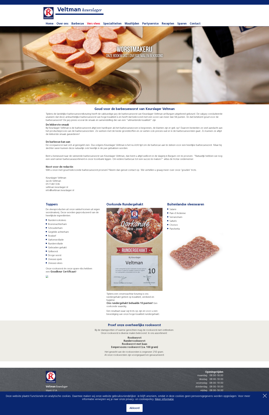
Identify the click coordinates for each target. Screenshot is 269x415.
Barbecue (77, 23)
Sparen (182, 23)
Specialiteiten (112, 23)
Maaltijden (132, 23)
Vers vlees (93, 23)
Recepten (168, 23)
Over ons (62, 23)
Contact (195, 23)
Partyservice (150, 23)
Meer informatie (164, 399)
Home (49, 23)
